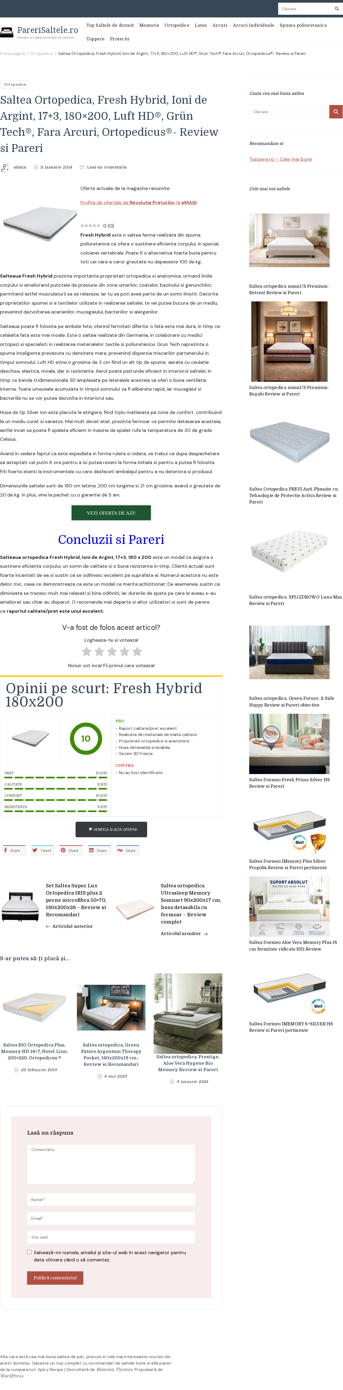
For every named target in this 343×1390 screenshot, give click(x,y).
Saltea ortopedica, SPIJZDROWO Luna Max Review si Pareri (295, 600)
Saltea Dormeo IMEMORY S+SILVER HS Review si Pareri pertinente (291, 1027)
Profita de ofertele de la (138, 202)
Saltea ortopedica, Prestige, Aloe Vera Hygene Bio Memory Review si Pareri (187, 1063)
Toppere (95, 39)
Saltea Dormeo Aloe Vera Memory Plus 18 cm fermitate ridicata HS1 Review (293, 945)
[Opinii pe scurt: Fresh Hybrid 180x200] (30, 739)
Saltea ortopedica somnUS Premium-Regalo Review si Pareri (289, 391)
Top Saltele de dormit (110, 25)
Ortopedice (177, 25)
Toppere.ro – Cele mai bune (280, 159)
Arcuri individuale (253, 25)
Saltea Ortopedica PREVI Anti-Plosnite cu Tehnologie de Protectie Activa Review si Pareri (293, 496)
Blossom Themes (114, 1369)
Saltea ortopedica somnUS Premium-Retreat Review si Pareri (289, 289)
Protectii (119, 39)
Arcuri (220, 25)
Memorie (149, 25)
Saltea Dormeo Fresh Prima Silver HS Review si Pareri (289, 783)
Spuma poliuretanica (303, 25)
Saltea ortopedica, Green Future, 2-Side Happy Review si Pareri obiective (291, 701)
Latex (201, 25)
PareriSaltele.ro (47, 29)
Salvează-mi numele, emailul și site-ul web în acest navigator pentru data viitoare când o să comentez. (110, 1256)
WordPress (11, 1376)
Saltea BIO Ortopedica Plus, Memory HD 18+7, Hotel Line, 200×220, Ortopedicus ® (34, 1051)
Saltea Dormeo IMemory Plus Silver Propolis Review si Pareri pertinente (288, 864)
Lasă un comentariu (107, 167)
